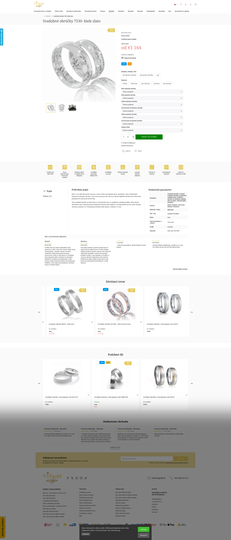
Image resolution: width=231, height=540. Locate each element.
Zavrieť (179, 157)
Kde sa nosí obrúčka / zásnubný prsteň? (55, 506)
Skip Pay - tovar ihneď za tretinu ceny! (54, 493)
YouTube (81, 478)
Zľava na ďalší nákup (85, 503)
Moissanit (176, 206)
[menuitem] (42, 11)
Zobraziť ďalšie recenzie (180, 269)
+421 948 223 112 (181, 478)
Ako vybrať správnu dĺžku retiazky (53, 516)
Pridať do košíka (149, 137)
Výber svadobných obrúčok (51, 503)
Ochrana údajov (120, 503)
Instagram (76, 478)
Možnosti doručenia (130, 58)
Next (191, 312)
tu (119, 530)
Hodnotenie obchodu (115, 421)
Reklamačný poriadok (122, 505)
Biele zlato (170, 209)
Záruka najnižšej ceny (85, 500)
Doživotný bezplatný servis (87, 511)
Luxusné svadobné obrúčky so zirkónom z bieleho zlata (176, 195)
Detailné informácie (127, 145)
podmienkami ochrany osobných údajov (177, 462)
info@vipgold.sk (158, 478)
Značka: (125, 35)
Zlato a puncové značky (86, 495)
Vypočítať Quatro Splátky (128, 39)
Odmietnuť (143, 535)
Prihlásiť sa (181, 458)
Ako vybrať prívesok (49, 495)
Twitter (154, 507)
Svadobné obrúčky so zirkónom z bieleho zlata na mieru (176, 198)
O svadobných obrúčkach (50, 501)
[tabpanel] (66, 311)
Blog (80, 516)
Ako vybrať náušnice (49, 498)
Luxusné (170, 213)
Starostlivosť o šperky (49, 509)
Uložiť (126, 157)
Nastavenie (86, 534)
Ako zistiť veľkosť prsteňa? (51, 511)
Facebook (67, 478)
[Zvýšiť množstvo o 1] (133, 137)
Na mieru (176, 213)
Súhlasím (144, 529)
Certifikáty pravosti (85, 492)
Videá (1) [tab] (47, 196)
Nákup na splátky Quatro (123, 508)
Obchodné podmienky (122, 500)
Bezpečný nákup (120, 511)
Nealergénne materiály (86, 497)
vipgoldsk (72, 478)
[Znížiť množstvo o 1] (123, 137)
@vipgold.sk (85, 478)
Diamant (174, 205)
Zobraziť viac (115, 447)
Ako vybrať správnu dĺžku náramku (54, 514)
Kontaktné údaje (120, 516)
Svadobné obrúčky (173, 194)
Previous (40, 312)
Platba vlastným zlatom (123, 513)
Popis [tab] (49, 191)
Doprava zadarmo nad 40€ (87, 505)
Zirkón (169, 205)
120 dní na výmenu (85, 508)
